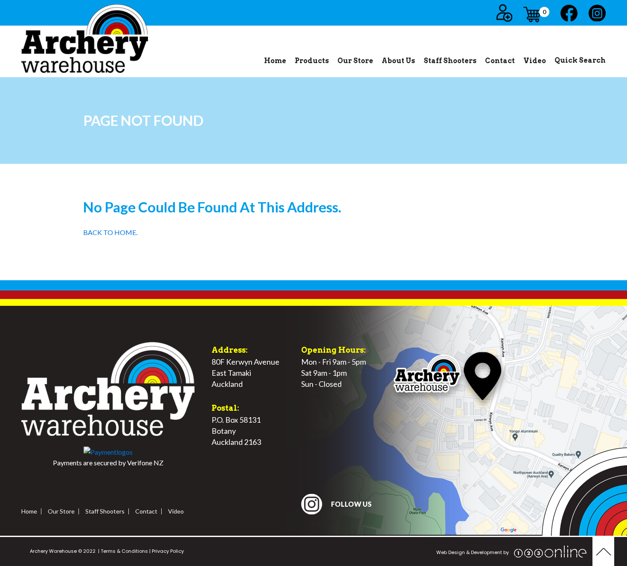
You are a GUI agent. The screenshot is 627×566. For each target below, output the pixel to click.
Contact (500, 61)
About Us (398, 61)
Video (534, 61)
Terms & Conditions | (125, 551)
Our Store (355, 61)
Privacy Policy (167, 551)
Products (312, 61)
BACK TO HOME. (110, 232)
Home (275, 61)
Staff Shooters (450, 61)
